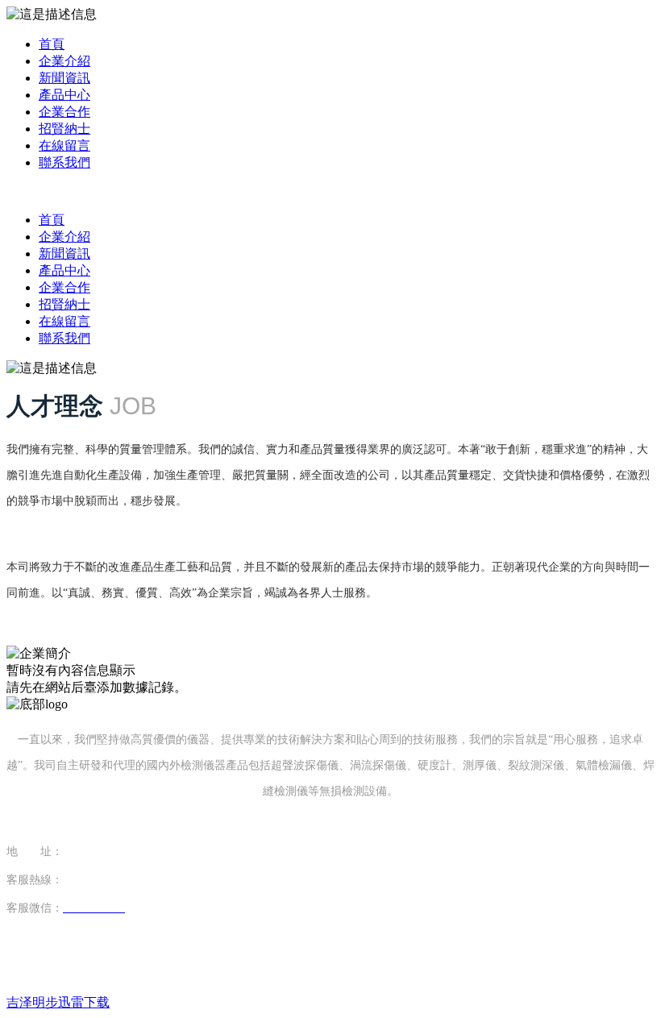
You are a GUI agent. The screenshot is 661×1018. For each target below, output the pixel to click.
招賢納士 (64, 128)
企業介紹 (64, 61)
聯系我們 (64, 162)
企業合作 (64, 111)
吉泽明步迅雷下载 (58, 1002)
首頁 (51, 44)
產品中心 (64, 95)
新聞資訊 (64, 78)
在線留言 (64, 145)
